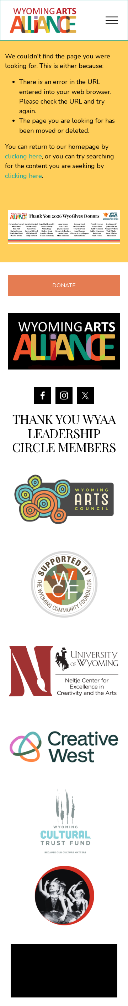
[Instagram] (64, 395)
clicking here (23, 156)
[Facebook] (42, 395)
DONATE (64, 285)
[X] (85, 395)
